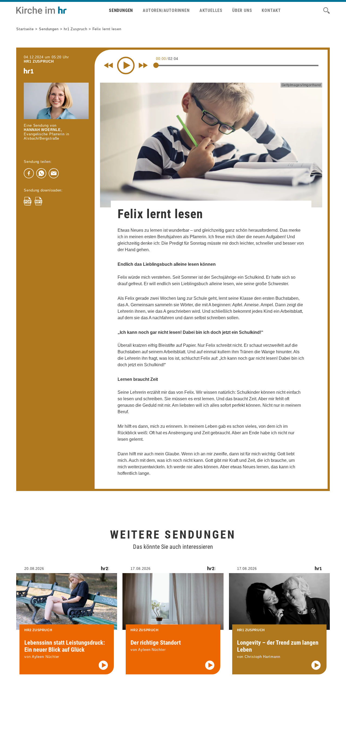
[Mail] (54, 173)
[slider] (156, 65)
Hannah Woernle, (43, 130)
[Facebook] (29, 173)
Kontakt (271, 10)
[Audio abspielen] (103, 665)
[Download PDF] (27, 201)
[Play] (126, 65)
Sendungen (121, 10)
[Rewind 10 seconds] (108, 65)
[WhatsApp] (41, 173)
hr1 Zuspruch (75, 29)
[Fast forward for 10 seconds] (143, 65)
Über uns (242, 10)
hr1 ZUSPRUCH (39, 61)
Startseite (25, 29)
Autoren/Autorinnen (166, 10)
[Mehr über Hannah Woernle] (56, 101)
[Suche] (326, 10)
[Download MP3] (38, 201)
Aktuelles (210, 10)
